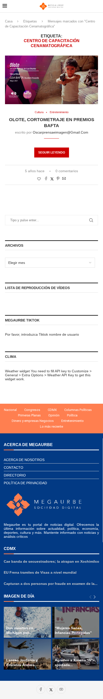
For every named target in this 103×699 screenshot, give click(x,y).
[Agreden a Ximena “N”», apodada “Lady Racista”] (76, 654)
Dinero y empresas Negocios (33, 421)
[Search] (98, 6)
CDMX (52, 410)
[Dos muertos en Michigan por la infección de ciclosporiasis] (27, 622)
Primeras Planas (29, 415)
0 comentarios (67, 171)
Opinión (54, 415)
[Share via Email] (64, 179)
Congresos (32, 410)
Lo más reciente (51, 426)
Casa (8, 21)
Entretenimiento (72, 421)
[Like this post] (39, 179)
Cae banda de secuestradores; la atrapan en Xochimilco (51, 561)
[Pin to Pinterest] (58, 179)
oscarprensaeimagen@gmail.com (60, 132)
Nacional (10, 410)
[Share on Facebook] (46, 179)
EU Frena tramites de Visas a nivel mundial (40, 572)
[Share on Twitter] (52, 179)
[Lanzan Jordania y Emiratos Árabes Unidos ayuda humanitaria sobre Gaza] (27, 654)
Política (72, 415)
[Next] (94, 597)
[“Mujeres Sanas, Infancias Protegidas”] (76, 622)
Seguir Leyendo (51, 152)
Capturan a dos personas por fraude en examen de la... (51, 584)
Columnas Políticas (78, 410)
